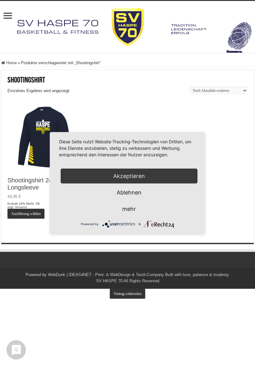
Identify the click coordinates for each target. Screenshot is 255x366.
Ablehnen (129, 192)
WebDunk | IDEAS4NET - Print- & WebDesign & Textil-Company (106, 274)
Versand (21, 207)
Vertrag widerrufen (127, 294)
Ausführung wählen (26, 214)
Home (11, 62)
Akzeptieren (129, 176)
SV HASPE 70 (109, 281)
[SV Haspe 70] (127, 27)
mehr (129, 209)
